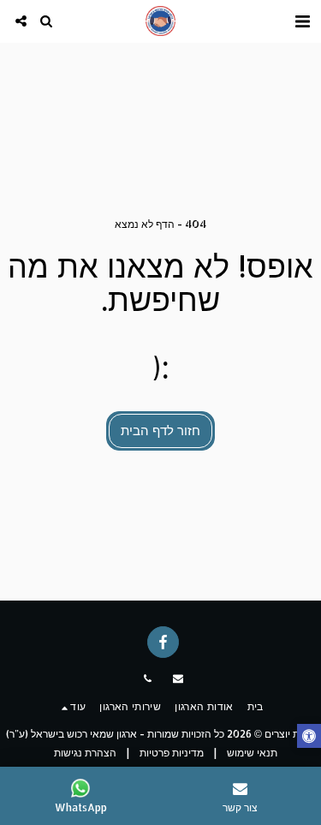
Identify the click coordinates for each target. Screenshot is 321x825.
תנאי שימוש (252, 752)
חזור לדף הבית (160, 430)
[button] (302, 20)
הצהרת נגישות (85, 752)
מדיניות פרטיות (172, 752)
